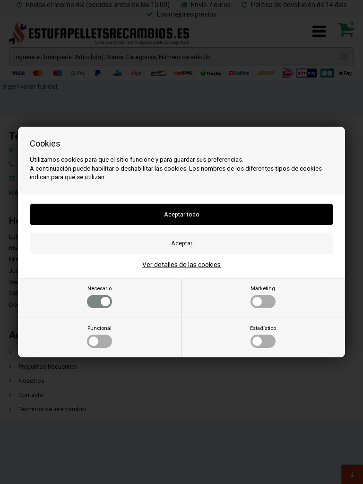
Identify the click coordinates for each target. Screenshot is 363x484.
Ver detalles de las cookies (181, 264)
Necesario (99, 288)
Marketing (263, 288)
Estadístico (263, 328)
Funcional (99, 328)
